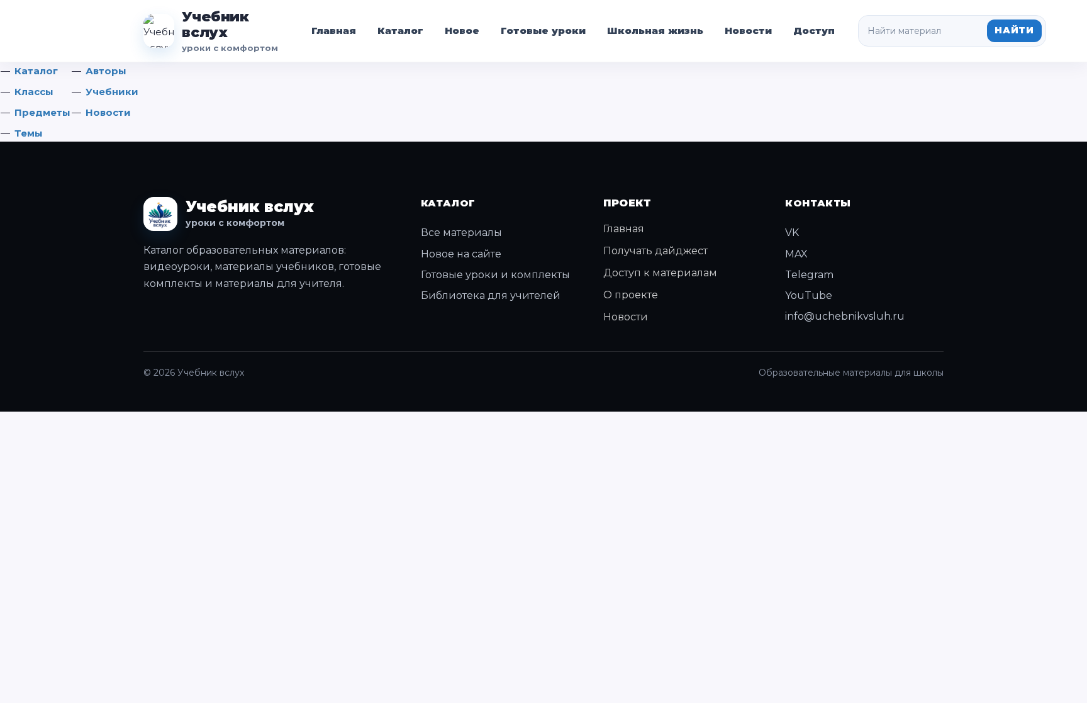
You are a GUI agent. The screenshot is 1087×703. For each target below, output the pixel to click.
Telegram (809, 275)
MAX (796, 254)
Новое (462, 31)
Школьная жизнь (655, 31)
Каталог (400, 31)
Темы (28, 133)
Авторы (106, 71)
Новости (748, 31)
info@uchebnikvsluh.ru (845, 316)
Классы (33, 92)
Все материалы (461, 233)
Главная (333, 31)
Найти (1014, 30)
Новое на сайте (461, 254)
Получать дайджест (655, 251)
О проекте (630, 295)
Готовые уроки (543, 31)
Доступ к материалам (660, 273)
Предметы (42, 112)
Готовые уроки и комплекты (495, 275)
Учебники (112, 92)
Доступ (814, 31)
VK (792, 233)
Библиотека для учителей (490, 295)
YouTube (808, 295)
